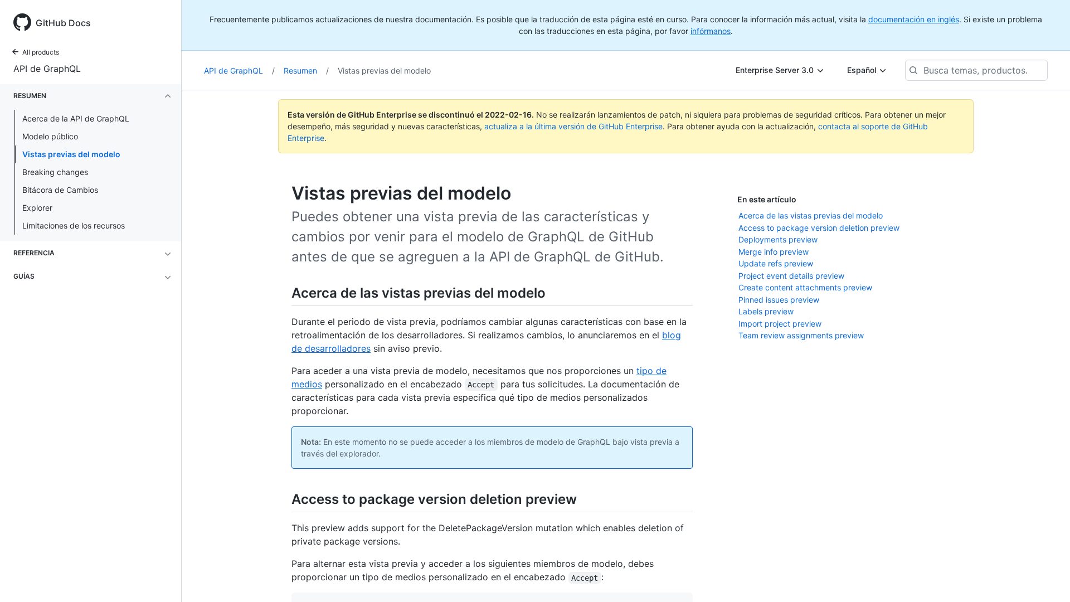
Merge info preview (773, 251)
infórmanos (710, 31)
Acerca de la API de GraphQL (75, 118)
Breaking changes (55, 172)
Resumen (306, 70)
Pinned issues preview (778, 299)
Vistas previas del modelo (71, 154)
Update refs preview (775, 263)
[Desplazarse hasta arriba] (1045, 577)
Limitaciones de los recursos (73, 225)
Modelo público (50, 136)
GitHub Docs (63, 22)
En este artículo (766, 199)
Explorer (37, 207)
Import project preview (779, 323)
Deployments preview (778, 239)
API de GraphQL (47, 68)
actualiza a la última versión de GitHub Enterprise (573, 126)
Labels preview (766, 311)
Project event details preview (791, 275)
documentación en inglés (913, 19)
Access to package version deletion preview (818, 227)
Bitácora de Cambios (60, 190)
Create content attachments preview (805, 287)
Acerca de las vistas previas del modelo (810, 215)
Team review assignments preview (801, 335)
